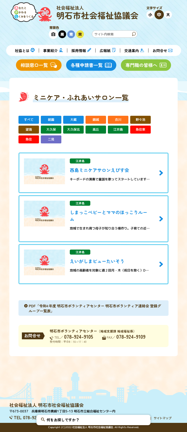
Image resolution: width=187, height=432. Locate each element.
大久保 (51, 129)
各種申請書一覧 (87, 65)
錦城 (96, 120)
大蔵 (73, 120)
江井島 (118, 129)
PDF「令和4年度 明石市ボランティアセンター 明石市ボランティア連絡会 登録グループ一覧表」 (95, 308)
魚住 (29, 139)
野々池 (140, 120)
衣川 (118, 120)
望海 (29, 129)
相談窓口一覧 (34, 65)
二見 (51, 139)
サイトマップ (162, 418)
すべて (29, 120)
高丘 (96, 129)
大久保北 (73, 129)
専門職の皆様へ (141, 65)
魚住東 (140, 129)
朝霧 (51, 120)
